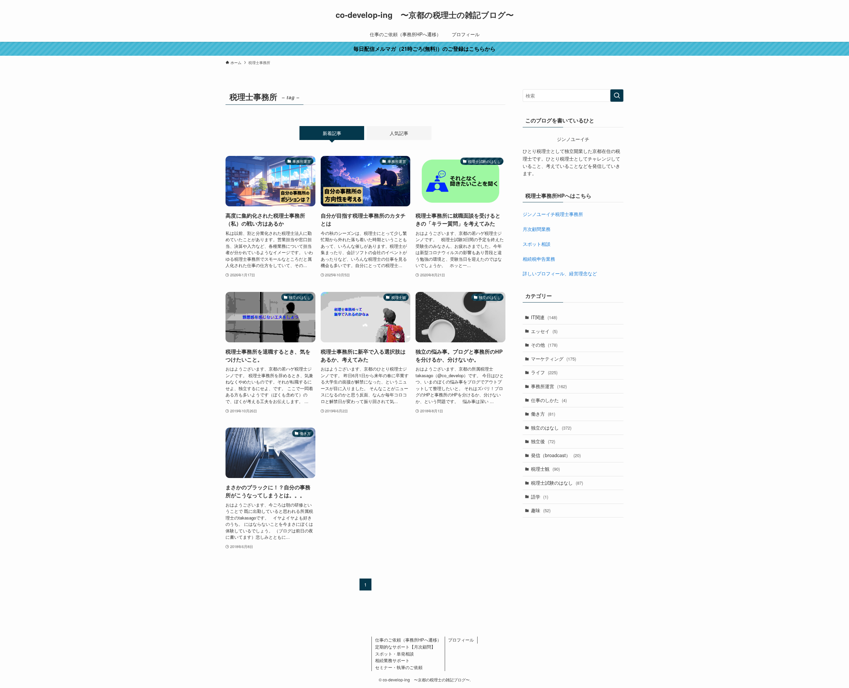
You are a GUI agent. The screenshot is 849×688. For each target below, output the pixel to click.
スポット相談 (537, 244)
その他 (544, 344)
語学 (539, 496)
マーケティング (553, 358)
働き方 (543, 413)
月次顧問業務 (537, 229)
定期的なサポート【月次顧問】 (405, 647)
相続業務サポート (392, 660)
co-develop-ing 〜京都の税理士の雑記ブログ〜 (425, 15)
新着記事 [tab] (332, 133)
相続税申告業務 (539, 258)
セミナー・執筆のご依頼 (399, 667)
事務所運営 (549, 386)
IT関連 (544, 317)
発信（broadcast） (556, 455)
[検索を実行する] (616, 95)
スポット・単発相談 (394, 654)
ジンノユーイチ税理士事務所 (553, 214)
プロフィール (461, 640)
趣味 (541, 510)
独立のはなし (551, 427)
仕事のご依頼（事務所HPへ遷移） (408, 640)
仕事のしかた (549, 400)
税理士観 (545, 468)
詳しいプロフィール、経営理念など (560, 273)
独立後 (543, 441)
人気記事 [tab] (399, 133)
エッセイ (544, 331)
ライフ (544, 372)
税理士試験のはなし (557, 482)
